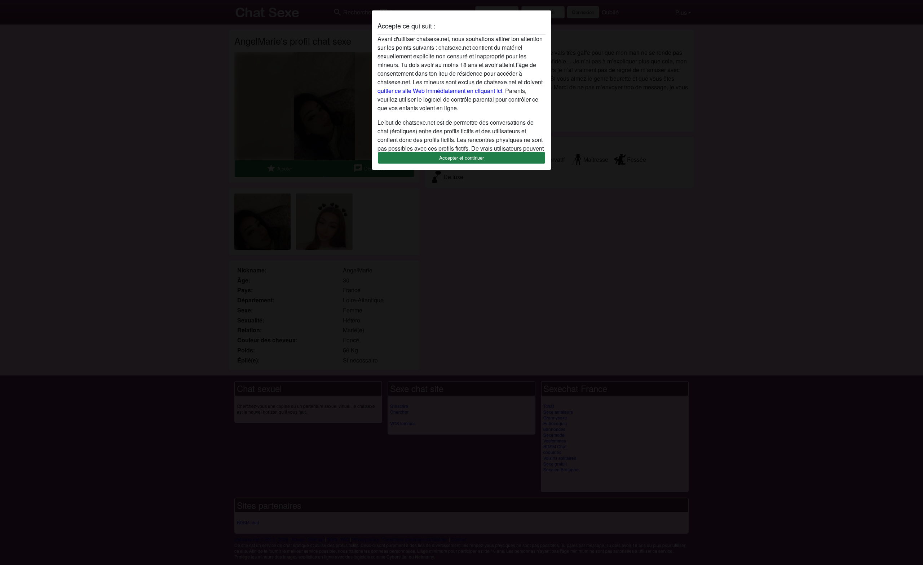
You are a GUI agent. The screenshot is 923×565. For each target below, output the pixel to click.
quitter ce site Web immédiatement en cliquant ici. (440, 90)
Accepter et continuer (461, 157)
